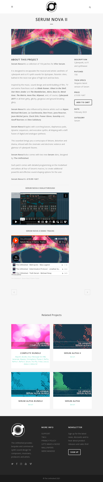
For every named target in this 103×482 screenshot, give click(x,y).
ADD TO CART (83, 102)
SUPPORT (45, 433)
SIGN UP (74, 452)
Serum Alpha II (72, 353)
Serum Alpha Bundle (30, 401)
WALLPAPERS (47, 447)
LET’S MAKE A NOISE (50, 444)
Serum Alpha (72, 401)
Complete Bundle (30, 353)
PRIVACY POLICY (48, 440)
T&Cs (43, 437)
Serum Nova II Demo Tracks (30, 278)
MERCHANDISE (48, 451)
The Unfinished (16, 278)
